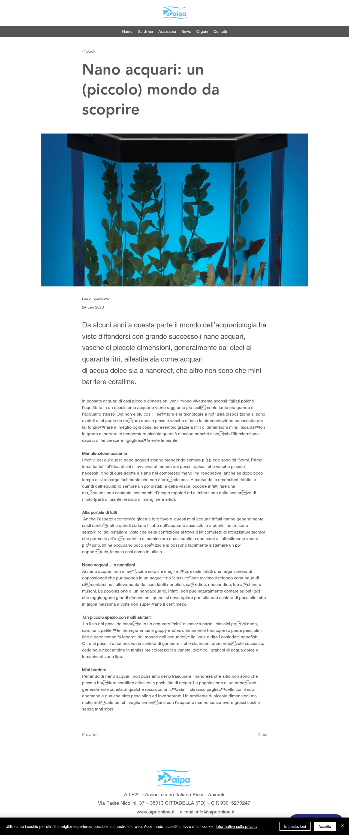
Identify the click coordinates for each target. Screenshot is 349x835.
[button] (202, 31)
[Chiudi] (342, 826)
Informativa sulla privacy (236, 826)
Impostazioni (295, 826)
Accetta (324, 826)
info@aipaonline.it (215, 812)
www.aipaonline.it (155, 812)
